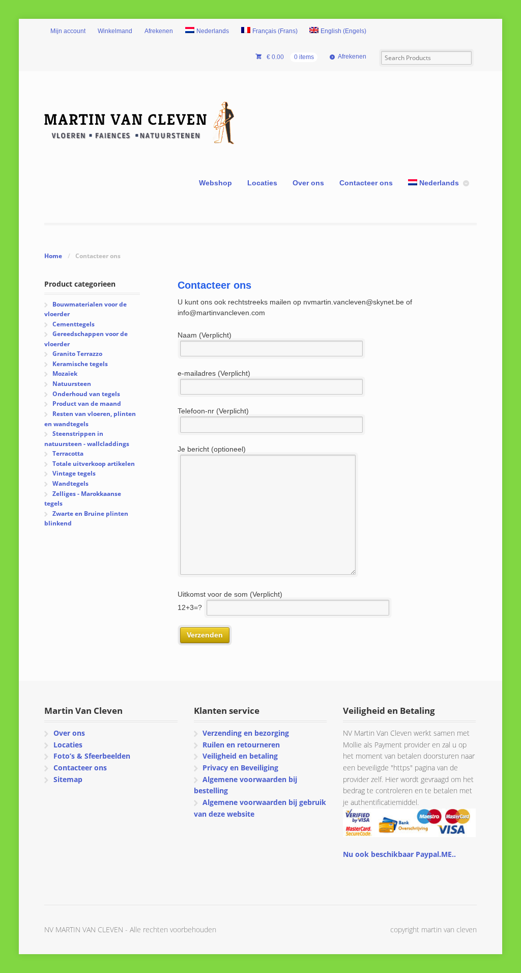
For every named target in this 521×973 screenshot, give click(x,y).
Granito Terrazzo (77, 353)
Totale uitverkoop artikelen (93, 463)
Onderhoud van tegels (86, 394)
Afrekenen (158, 31)
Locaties (262, 183)
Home (53, 256)
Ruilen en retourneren (241, 744)
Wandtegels (70, 483)
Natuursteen (71, 383)
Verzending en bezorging (245, 733)
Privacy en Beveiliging (240, 767)
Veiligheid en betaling (240, 756)
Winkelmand (115, 31)
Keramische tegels (80, 363)
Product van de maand (86, 403)
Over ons (308, 183)
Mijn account (67, 31)
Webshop (215, 183)
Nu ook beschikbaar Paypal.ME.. (399, 854)
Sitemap (67, 779)
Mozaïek (64, 373)
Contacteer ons (366, 183)
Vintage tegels (74, 473)
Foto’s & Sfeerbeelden (91, 756)
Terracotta (67, 453)
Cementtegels (73, 324)
